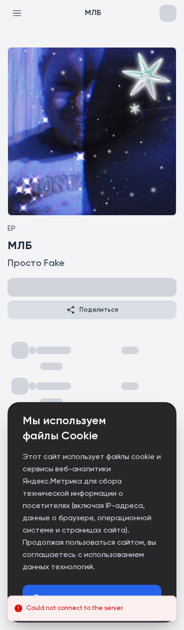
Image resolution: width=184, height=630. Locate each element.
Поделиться (98, 310)
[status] (92, 608)
